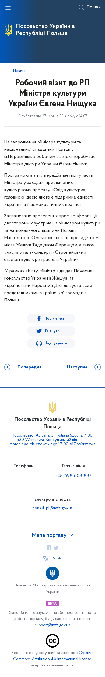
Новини (20, 70)
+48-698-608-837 (73, 476)
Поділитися (54, 319)
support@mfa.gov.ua (52, 625)
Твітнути (52, 331)
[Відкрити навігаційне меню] (8, 8)
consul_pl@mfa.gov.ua (53, 508)
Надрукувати (55, 343)
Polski (57, 558)
